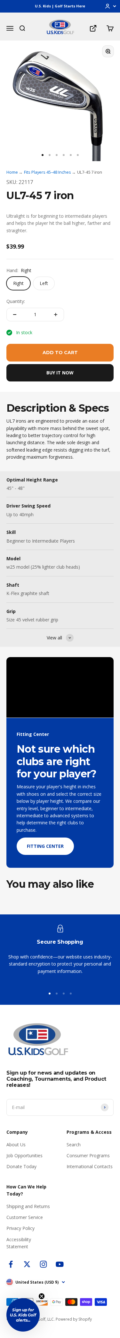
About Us (16, 1144)
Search (74, 1144)
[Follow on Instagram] (43, 1264)
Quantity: (15, 301)
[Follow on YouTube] (59, 1264)
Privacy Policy (20, 1228)
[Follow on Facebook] (10, 1264)
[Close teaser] (41, 1296)
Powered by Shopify (74, 1319)
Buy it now (60, 373)
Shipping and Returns (28, 1206)
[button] (23, 1315)
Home (12, 172)
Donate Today (21, 1166)
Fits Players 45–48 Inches (47, 172)
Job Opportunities (24, 1155)
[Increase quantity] (56, 314)
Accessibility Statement (18, 1243)
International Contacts (90, 1166)
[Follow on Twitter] (27, 1264)
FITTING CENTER (45, 846)
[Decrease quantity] (15, 314)
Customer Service (24, 1217)
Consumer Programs (88, 1155)
